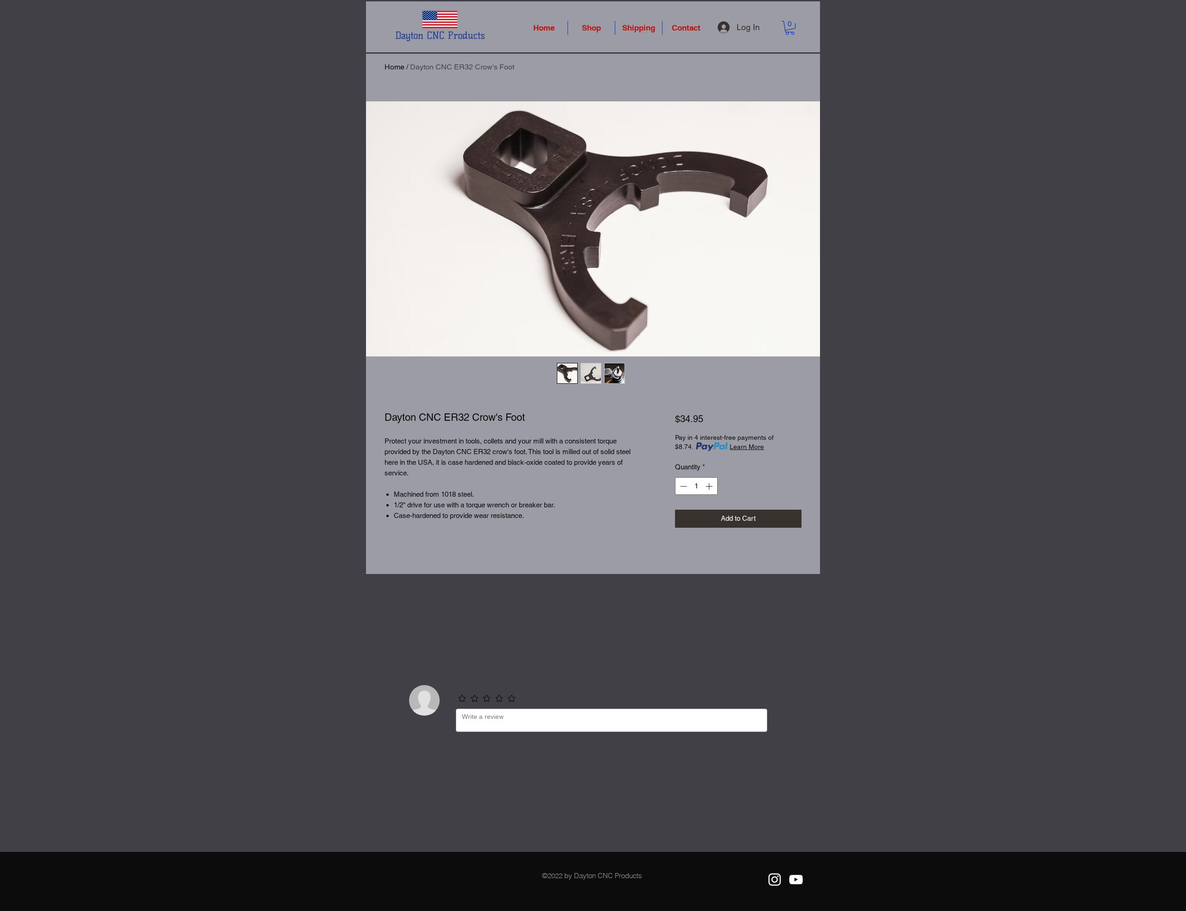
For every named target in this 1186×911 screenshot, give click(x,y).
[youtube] (796, 879)
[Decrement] (682, 486)
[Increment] (710, 486)
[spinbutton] (696, 486)
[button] (790, 28)
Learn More (747, 446)
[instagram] (774, 879)
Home (394, 66)
